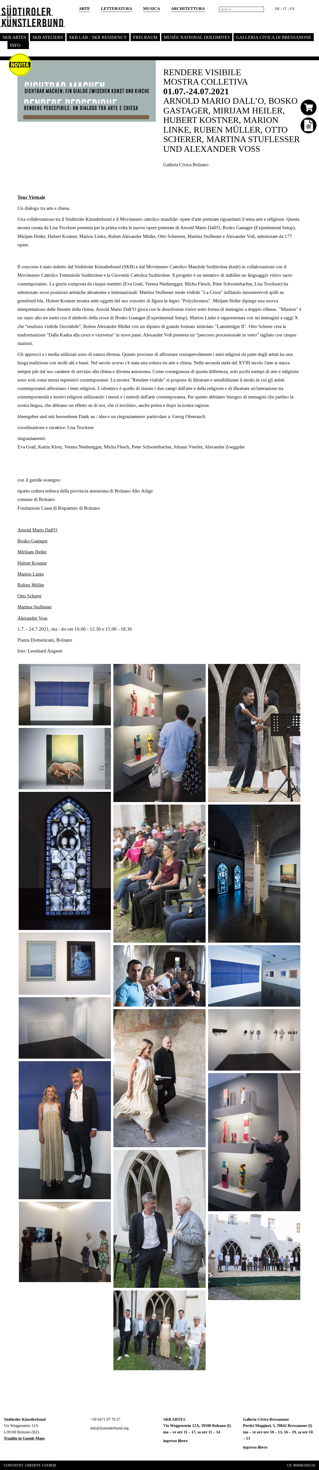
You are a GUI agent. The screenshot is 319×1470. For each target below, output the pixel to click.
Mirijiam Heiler (32, 551)
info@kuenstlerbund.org (109, 1428)
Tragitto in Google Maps (24, 1438)
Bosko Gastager (32, 541)
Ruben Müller (30, 585)
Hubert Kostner (32, 563)
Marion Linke (30, 574)
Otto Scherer (29, 596)
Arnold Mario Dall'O (37, 530)
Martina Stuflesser (34, 606)
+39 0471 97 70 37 (104, 1419)
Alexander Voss (32, 618)
